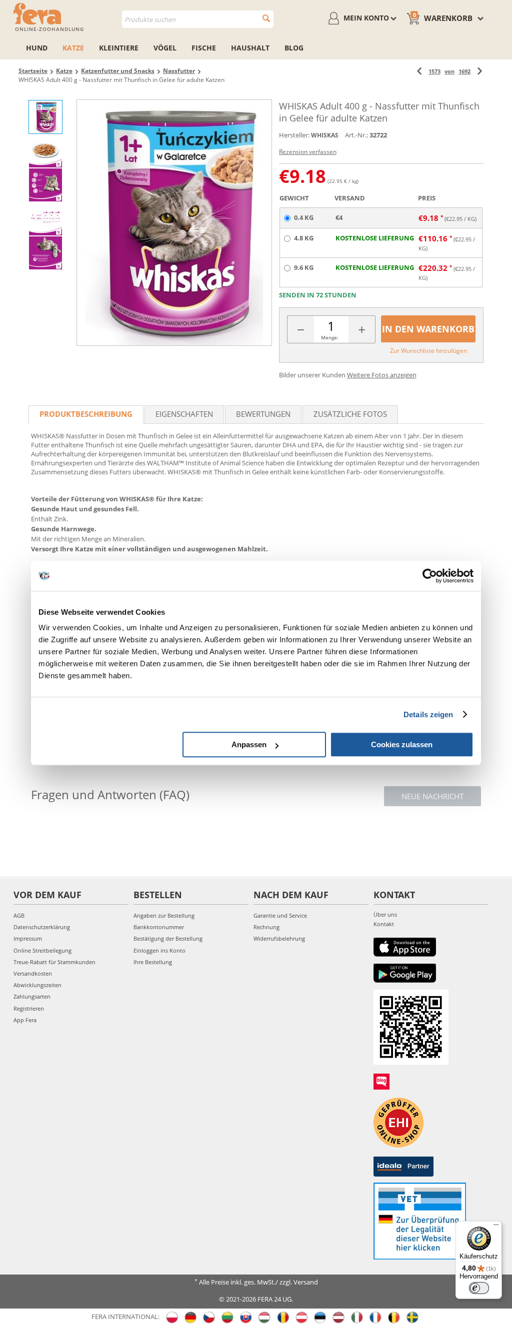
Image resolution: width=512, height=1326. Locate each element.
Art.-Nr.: (356, 134)
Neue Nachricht (433, 796)
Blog (294, 47)
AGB (19, 915)
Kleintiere (118, 47)
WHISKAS (324, 135)
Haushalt (250, 47)
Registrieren (29, 1008)
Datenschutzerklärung (42, 927)
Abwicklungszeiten (38, 985)
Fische (204, 47)
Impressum (28, 938)
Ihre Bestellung (153, 962)
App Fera (25, 1020)
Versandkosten (33, 973)
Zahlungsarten (32, 996)
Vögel (165, 47)
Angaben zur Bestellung (164, 915)
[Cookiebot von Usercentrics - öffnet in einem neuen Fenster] (430, 575)
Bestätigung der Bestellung (168, 938)
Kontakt (384, 924)
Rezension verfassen (307, 151)
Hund (37, 47)
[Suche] (266, 18)
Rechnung (267, 927)
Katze (73, 47)
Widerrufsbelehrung (279, 938)
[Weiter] (480, 71)
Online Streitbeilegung (43, 950)
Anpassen (249, 744)
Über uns (385, 914)
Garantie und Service (280, 915)
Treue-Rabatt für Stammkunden (55, 962)
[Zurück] (419, 71)
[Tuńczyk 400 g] (174, 222)
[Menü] (496, 1227)
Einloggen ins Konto (160, 950)
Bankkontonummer (159, 927)
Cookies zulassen (401, 744)
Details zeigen (428, 714)
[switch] (479, 1288)
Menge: (329, 337)
